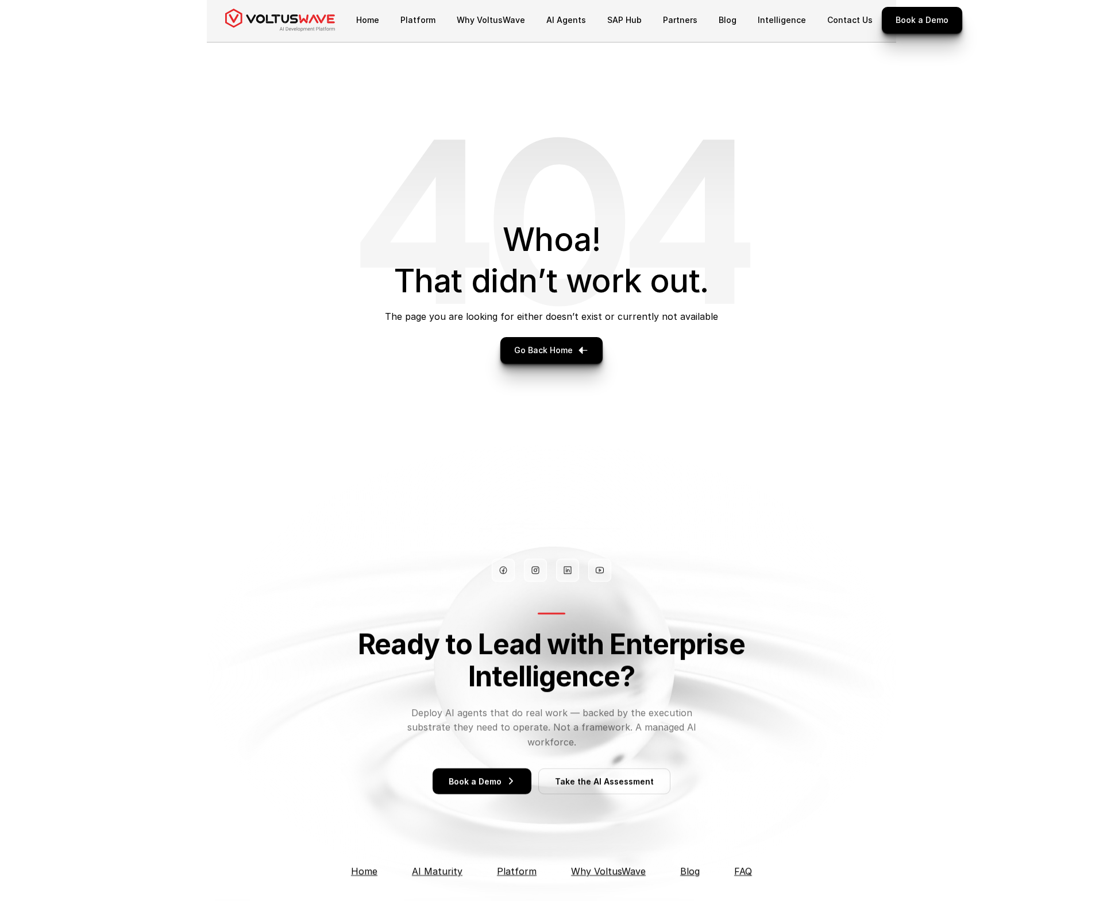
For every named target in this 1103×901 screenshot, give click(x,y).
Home (364, 871)
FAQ (743, 871)
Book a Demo (475, 781)
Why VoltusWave (608, 871)
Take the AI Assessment (604, 781)
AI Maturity (437, 871)
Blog (690, 871)
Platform (517, 871)
